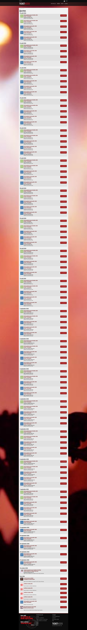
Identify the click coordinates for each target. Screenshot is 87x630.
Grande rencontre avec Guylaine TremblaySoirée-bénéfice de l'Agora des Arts (32, 571)
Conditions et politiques (40, 617)
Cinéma (58, 3)
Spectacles (53, 3)
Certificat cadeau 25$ (28, 583)
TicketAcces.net (22, 8)
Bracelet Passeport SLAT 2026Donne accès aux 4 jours (30, 607)
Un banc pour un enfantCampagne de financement (29, 579)
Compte (66, 1)
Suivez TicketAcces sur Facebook (41, 620)
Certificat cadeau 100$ (28, 592)
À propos (37, 616)
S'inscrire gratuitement (56, 616)
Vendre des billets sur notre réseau (42, 619)
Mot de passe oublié (55, 619)
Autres (66, 3)
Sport (62, 3)
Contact (37, 622)
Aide (53, 620)
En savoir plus (63, 15)
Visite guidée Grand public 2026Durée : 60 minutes (30, 27)
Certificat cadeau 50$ (28, 588)
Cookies (37, 623)
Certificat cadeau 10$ (28, 596)
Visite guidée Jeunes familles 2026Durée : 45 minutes (31, 16)
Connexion (54, 617)
